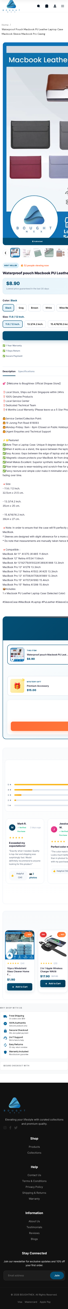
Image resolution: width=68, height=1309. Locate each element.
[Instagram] (5, 1128)
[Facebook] (10, 1128)
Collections (34, 1152)
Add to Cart (20, 987)
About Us (34, 1221)
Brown (34, 307)
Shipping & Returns (34, 1192)
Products (34, 1146)
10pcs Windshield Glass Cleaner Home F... (18, 971)
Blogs (34, 1239)
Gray (21, 307)
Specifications (26, 371)
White (49, 307)
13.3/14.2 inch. (35, 324)
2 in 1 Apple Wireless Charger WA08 (51, 970)
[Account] (54, 6)
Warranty (34, 1198)
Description (9, 371)
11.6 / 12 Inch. (12, 324)
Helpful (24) (17, 875)
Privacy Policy (34, 1187)
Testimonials (34, 1227)
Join (57, 1275)
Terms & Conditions (34, 1181)
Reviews (34, 1233)
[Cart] (46, 6)
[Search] (38, 6)
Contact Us (34, 1175)
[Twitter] (16, 1128)
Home (5, 24)
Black (8, 307)
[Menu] (63, 6)
